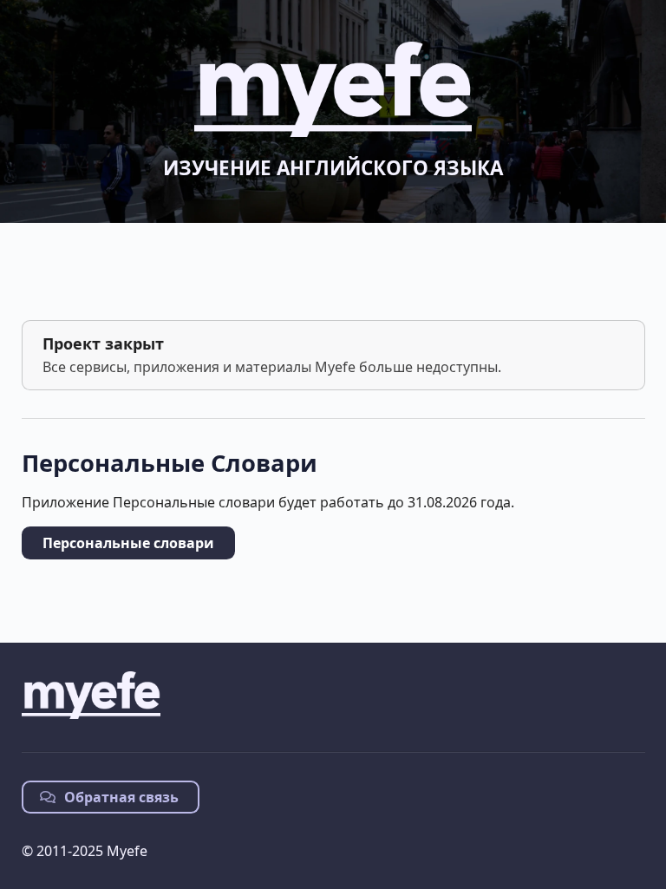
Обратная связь (120, 797)
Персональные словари (128, 542)
